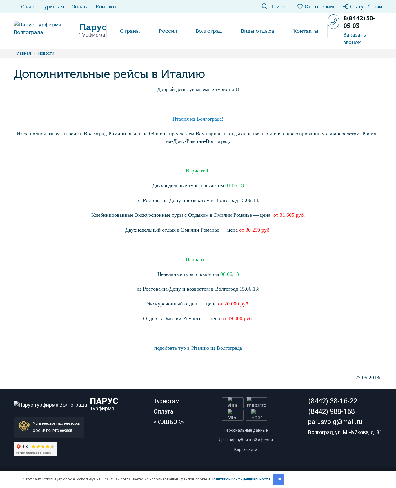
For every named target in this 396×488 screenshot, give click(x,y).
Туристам (52, 6)
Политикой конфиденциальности (240, 479)
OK (279, 479)
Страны (130, 31)
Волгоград (209, 31)
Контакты (107, 6)
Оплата (80, 6)
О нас (27, 6)
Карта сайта (245, 449)
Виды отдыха (257, 31)
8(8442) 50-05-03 (359, 22)
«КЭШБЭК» (169, 421)
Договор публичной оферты (246, 440)
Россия (168, 31)
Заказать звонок (355, 38)
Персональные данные (246, 430)
